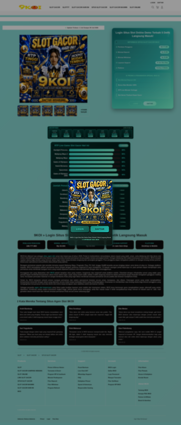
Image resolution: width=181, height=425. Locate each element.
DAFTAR (99, 229)
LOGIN (80, 229)
